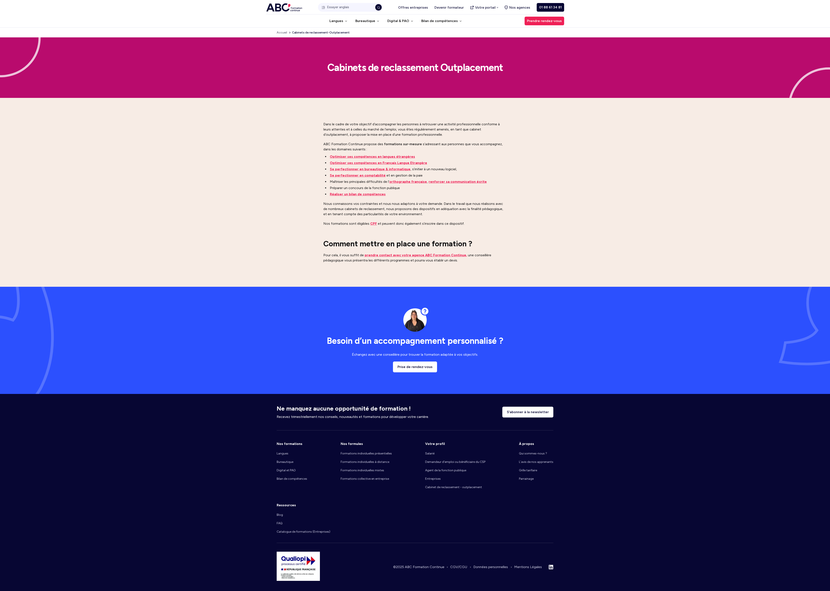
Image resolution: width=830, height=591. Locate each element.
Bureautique (285, 462)
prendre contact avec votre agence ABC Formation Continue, (416, 255)
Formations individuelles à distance (365, 462)
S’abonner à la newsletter (528, 412)
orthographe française (408, 182)
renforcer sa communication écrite (458, 182)
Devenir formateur (449, 7)
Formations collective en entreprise (365, 479)
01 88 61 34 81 (550, 7)
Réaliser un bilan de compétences (358, 194)
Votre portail (485, 7)
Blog (280, 515)
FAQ (280, 523)
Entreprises (433, 479)
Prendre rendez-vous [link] (544, 21)
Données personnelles (490, 567)
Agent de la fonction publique (445, 470)
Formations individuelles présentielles (366, 453)
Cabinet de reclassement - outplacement (453, 487)
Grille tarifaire (528, 470)
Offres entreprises (413, 7)
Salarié (429, 453)
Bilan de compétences (292, 479)
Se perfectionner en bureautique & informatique (370, 169)
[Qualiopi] (298, 580)
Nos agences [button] (519, 7)
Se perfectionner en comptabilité (358, 175)
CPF (373, 223)
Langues (282, 453)
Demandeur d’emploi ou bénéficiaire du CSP (455, 462)
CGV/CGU (458, 567)
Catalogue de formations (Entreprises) (303, 532)
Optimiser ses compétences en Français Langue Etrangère (378, 163)
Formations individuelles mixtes (362, 470)
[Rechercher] (378, 7)
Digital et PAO (286, 470)
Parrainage (526, 479)
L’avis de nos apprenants (536, 462)
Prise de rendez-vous (415, 367)
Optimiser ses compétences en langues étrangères (372, 157)
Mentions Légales (528, 567)
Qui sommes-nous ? (533, 453)
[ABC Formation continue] (284, 7)
